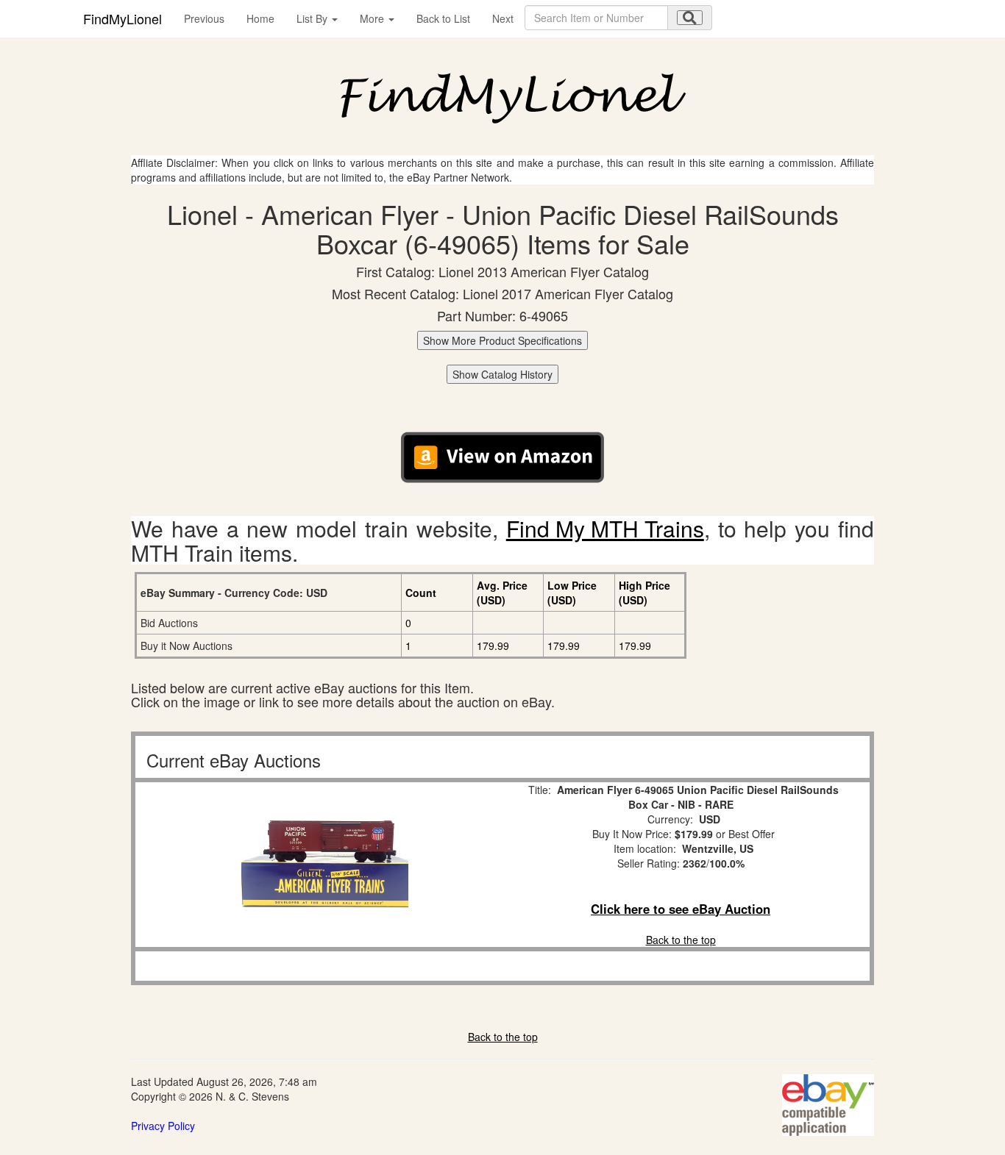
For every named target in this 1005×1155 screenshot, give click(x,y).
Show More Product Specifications (502, 340)
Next (503, 18)
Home (260, 18)
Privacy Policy (163, 1125)
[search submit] (690, 17)
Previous (204, 18)
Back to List (443, 18)
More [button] (373, 18)
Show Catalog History (502, 374)
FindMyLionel (122, 18)
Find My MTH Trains (605, 528)
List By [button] (313, 18)
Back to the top (681, 939)
